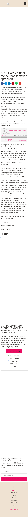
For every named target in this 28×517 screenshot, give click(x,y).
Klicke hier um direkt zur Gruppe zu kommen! (13, 162)
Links (6, 222)
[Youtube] (18, 512)
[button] (25, 3)
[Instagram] (10, 512)
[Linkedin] (14, 512)
